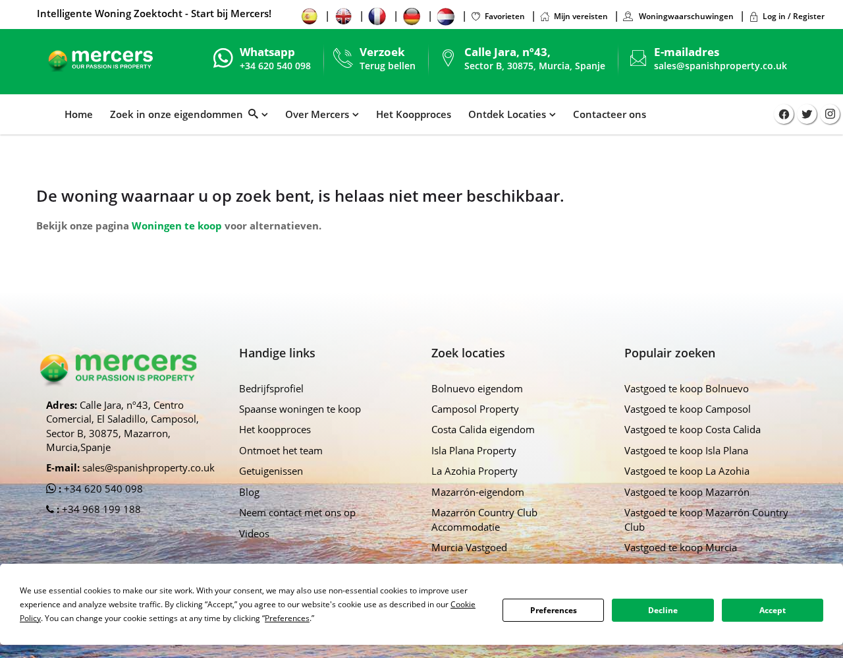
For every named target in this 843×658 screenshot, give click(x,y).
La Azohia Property (474, 470)
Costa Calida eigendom (483, 429)
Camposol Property (475, 408)
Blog (249, 491)
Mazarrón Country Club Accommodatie (484, 519)
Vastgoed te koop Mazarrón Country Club (706, 519)
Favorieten (505, 16)
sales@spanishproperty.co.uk (720, 65)
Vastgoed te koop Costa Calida (692, 429)
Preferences (553, 610)
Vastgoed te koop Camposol (687, 408)
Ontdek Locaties (507, 114)
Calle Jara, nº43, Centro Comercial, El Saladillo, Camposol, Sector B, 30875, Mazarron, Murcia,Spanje (122, 426)
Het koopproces (275, 429)
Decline (663, 610)
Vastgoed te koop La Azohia (686, 470)
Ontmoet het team (281, 450)
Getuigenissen (271, 470)
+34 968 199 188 (100, 509)
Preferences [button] (287, 618)
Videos (254, 533)
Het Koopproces (413, 114)
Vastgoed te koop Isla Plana (686, 450)
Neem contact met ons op (297, 512)
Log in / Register (794, 16)
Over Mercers (317, 114)
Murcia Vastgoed (469, 547)
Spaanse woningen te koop (300, 408)
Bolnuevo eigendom (477, 388)
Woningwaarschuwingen (685, 16)
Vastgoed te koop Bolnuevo (686, 388)
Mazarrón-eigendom (477, 491)
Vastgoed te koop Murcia (680, 547)
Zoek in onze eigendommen (179, 114)
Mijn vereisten (581, 16)
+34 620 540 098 (102, 488)
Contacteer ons (609, 114)
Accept (772, 610)
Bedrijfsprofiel (271, 388)
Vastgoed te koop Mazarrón (686, 491)
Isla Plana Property (473, 450)
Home (79, 114)
